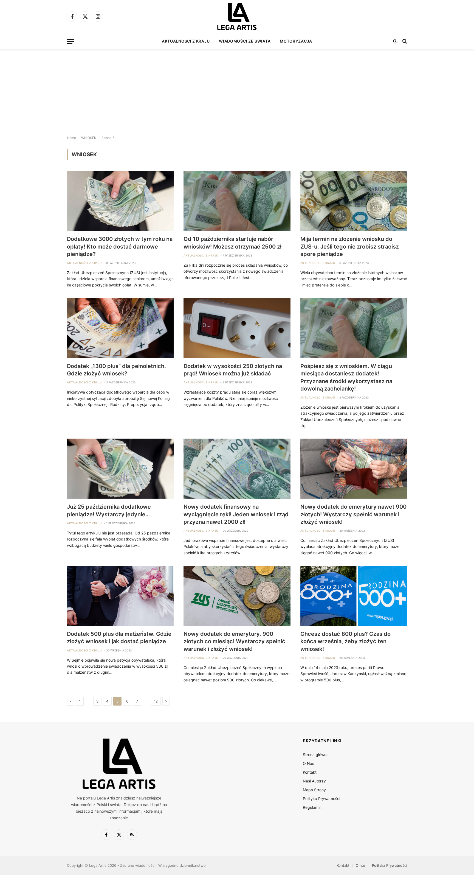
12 (156, 701)
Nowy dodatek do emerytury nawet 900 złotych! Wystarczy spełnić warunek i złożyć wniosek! (353, 514)
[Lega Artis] (237, 16)
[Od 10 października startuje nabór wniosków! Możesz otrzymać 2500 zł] (237, 201)
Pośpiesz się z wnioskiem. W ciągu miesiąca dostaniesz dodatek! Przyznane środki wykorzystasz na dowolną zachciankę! (346, 377)
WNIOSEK (88, 138)
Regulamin (312, 807)
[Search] (404, 41)
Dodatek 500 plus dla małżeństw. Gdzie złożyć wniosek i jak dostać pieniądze (119, 638)
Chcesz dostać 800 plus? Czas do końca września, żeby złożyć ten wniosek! (345, 641)
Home (71, 138)
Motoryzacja (296, 41)
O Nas (308, 763)
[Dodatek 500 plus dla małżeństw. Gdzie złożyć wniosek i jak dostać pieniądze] (120, 596)
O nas (361, 865)
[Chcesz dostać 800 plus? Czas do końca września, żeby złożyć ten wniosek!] (353, 596)
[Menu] (70, 41)
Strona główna (316, 754)
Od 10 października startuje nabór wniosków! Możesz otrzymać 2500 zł (232, 243)
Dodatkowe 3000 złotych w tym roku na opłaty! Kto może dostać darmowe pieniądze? (120, 246)
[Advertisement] (237, 87)
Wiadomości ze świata (244, 41)
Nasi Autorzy (314, 781)
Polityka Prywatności (321, 798)
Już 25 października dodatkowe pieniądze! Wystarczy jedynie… (109, 510)
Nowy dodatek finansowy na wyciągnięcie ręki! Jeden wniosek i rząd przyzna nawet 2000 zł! (236, 514)
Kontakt (310, 772)
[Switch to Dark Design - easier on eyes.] (395, 41)
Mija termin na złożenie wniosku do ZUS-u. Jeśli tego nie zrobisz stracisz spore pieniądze (349, 246)
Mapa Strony (314, 789)
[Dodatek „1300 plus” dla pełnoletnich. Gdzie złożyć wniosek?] (120, 328)
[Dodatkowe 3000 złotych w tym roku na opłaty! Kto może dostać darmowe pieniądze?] (120, 201)
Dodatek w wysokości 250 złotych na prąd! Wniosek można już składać (233, 370)
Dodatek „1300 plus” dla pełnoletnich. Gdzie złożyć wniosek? (116, 370)
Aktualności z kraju (186, 41)
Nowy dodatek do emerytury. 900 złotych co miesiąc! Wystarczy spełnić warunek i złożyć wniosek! (234, 641)
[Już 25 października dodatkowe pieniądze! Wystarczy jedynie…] (120, 469)
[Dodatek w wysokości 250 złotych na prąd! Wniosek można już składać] (237, 328)
